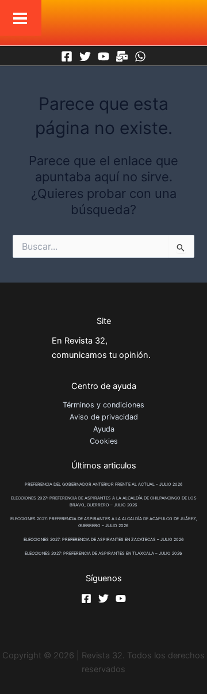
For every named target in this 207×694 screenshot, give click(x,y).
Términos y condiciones (103, 405)
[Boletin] (122, 56)
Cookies (104, 441)
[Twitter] (85, 56)
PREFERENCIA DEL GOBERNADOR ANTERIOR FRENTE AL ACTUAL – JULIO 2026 (104, 484)
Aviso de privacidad (104, 417)
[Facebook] (66, 56)
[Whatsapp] (140, 56)
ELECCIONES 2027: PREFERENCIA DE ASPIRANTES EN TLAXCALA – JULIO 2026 (103, 553)
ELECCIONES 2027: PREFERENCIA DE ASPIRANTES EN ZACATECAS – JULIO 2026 (104, 539)
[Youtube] (103, 56)
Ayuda (103, 429)
